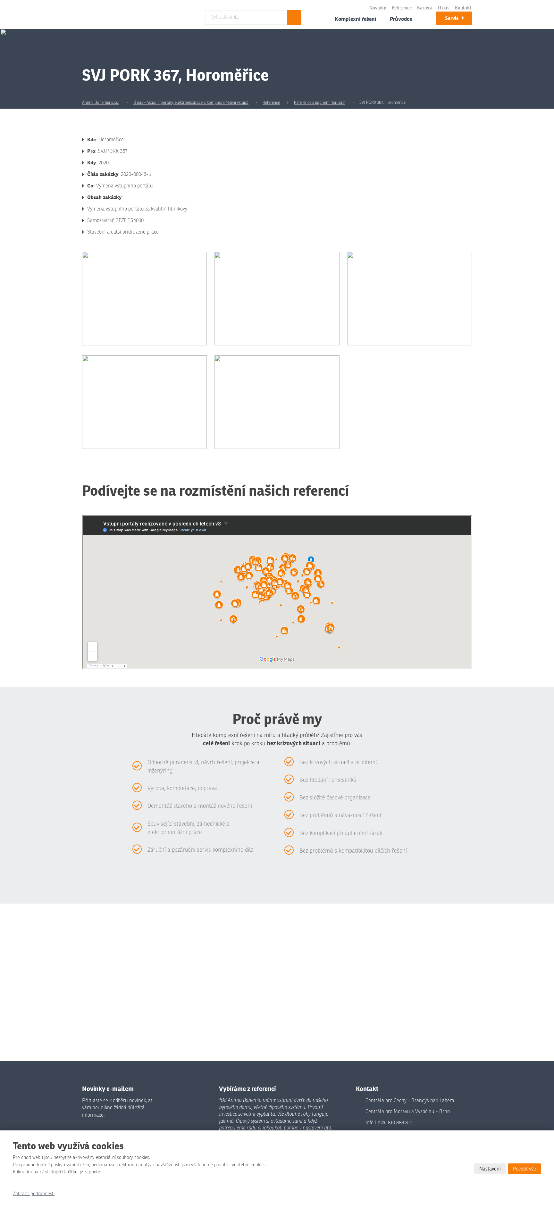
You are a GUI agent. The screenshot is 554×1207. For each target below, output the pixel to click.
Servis (451, 18)
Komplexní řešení (355, 18)
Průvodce (401, 18)
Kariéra (424, 8)
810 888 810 (400, 1123)
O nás (443, 8)
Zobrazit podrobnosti (34, 1193)
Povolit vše (524, 1169)
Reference (402, 8)
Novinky (377, 8)
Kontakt (463, 8)
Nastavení (490, 1169)
